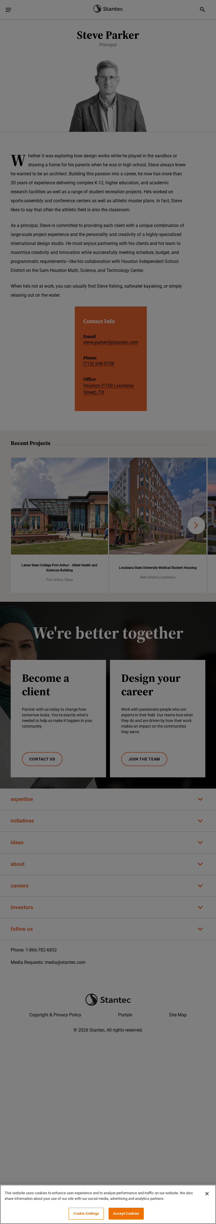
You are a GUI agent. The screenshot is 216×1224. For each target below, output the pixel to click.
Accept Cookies (126, 1213)
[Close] (207, 1193)
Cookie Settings (86, 1213)
